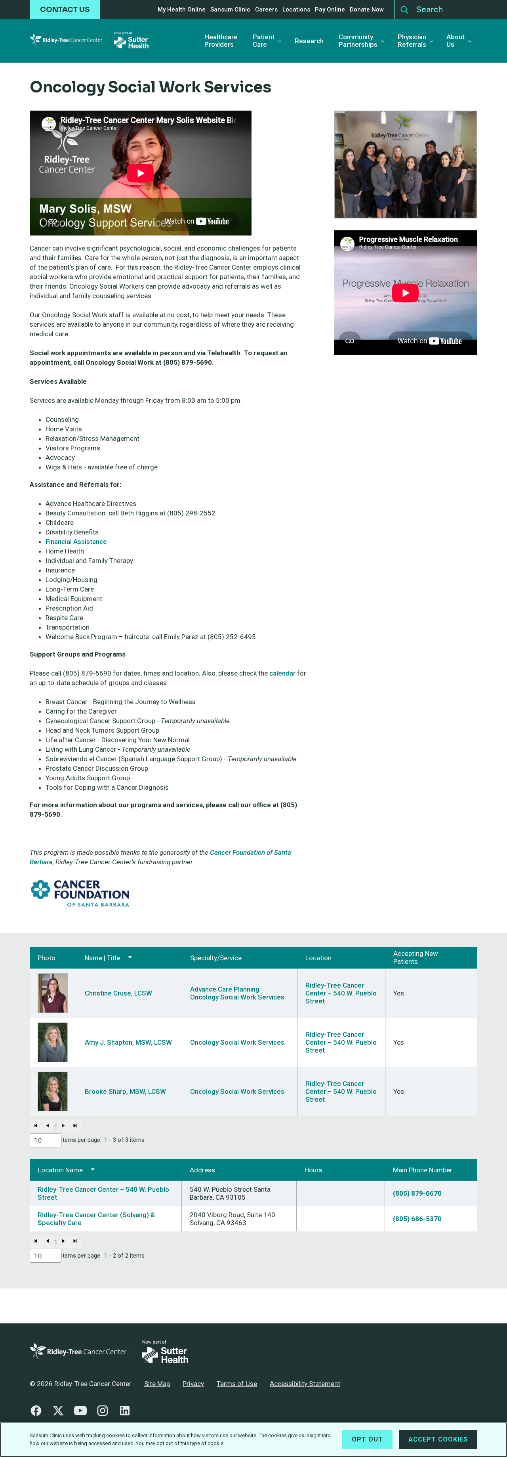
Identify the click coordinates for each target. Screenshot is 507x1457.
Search (404, 8)
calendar (282, 673)
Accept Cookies (438, 1439)
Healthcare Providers (221, 40)
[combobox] (45, 1140)
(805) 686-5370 (417, 1219)
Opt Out (367, 1439)
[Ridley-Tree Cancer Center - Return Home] (89, 41)
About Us (455, 40)
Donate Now (367, 9)
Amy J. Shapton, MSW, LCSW (128, 1042)
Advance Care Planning (224, 989)
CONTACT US (65, 9)
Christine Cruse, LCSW (118, 993)
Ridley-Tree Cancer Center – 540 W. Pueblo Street (341, 993)
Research (309, 41)
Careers (266, 9)
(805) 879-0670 (417, 1193)
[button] (36, 1126)
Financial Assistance (76, 542)
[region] (253, 1439)
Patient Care (263, 40)
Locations (296, 9)
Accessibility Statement (305, 1384)
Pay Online (330, 9)
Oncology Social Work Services (237, 997)
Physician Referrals (412, 40)
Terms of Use (237, 1384)
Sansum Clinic (230, 9)
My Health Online (182, 9)
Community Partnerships (358, 40)
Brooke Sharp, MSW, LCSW (125, 1091)
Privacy (193, 1384)
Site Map (157, 1384)
